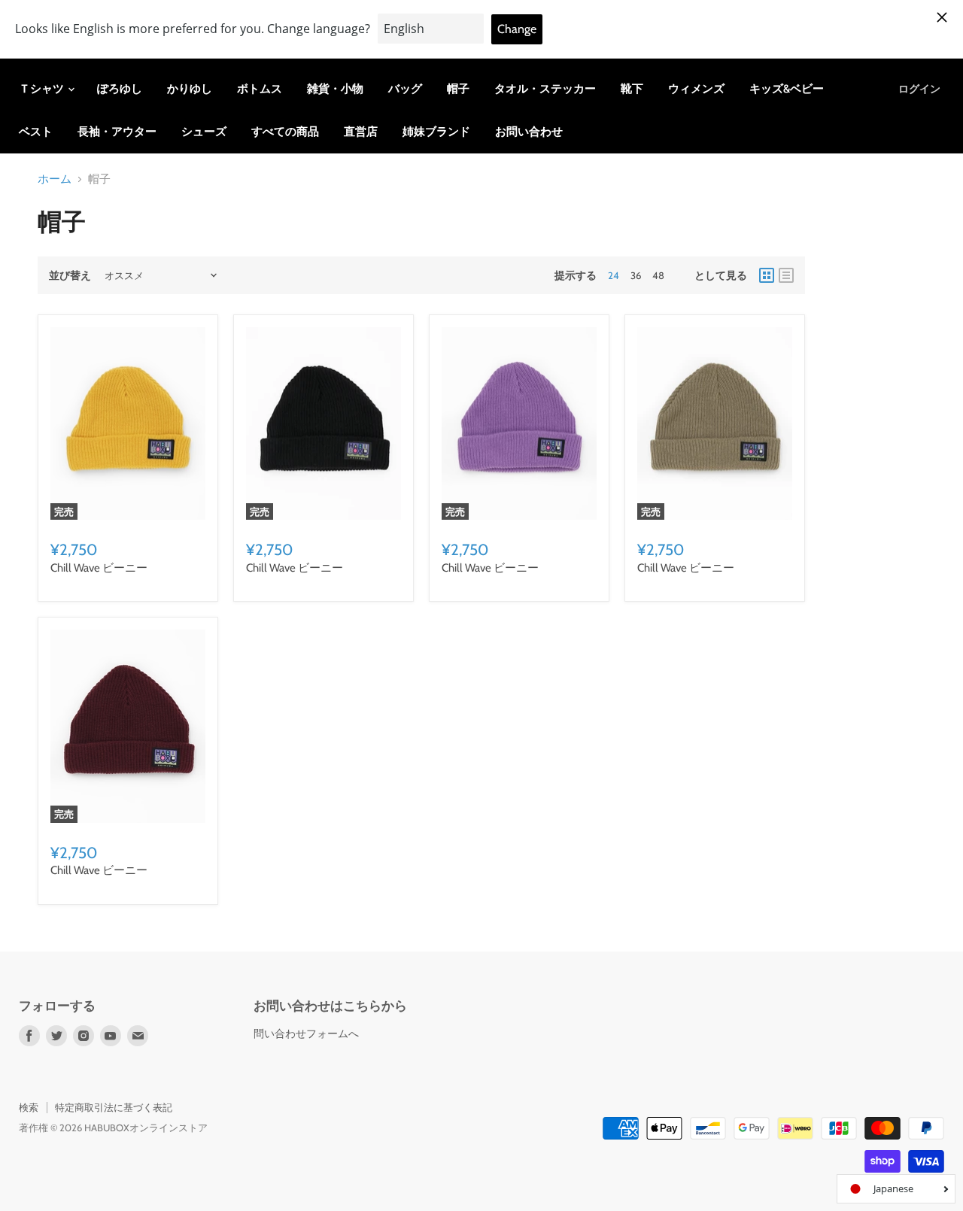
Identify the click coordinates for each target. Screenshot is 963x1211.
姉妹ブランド (436, 131)
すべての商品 (285, 131)
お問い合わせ (529, 131)
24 (613, 275)
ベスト (36, 131)
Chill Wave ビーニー (98, 568)
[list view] (786, 275)
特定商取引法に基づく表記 (113, 1107)
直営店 (361, 131)
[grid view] (766, 275)
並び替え (70, 275)
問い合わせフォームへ (306, 1033)
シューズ (203, 131)
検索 (28, 1107)
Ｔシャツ (42, 89)
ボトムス (259, 89)
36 (635, 275)
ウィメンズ (696, 89)
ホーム (54, 179)
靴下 (632, 89)
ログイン (919, 89)
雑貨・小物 (335, 89)
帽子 (458, 89)
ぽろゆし (119, 89)
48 (658, 275)
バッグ (405, 89)
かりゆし (189, 89)
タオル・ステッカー (545, 89)
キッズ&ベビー (786, 89)
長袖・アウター (116, 131)
